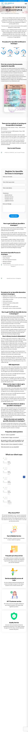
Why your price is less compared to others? (12, 444)
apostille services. (15, 23)
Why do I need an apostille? (8, 434)
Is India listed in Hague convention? (10, 437)
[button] (14, 434)
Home (2, 13)
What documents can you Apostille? (10, 447)
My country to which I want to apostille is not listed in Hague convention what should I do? (12, 441)
